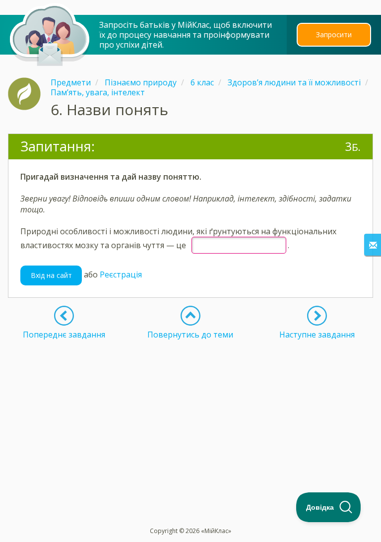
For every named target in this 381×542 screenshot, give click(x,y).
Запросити (334, 34)
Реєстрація (121, 274)
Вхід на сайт (51, 275)
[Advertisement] (190, 408)
